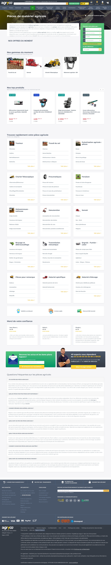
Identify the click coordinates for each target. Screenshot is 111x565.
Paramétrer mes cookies (27, 528)
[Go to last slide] (76, 55)
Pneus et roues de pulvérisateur (52, 191)
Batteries (12, 161)
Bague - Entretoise (15, 262)
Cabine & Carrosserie (15, 186)
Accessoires (12, 287)
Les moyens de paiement (9, 495)
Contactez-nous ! (44, 493)
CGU (60, 528)
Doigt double (13, 216)
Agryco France (39, 530)
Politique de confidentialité (81, 549)
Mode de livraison (7, 490)
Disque (78, 216)
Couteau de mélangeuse (83, 287)
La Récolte (23, 509)
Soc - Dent (79, 220)
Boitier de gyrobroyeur (16, 258)
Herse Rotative (47, 153)
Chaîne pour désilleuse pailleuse (85, 283)
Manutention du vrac (49, 224)
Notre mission (43, 499)
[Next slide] (78, 55)
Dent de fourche (81, 291)
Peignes (78, 228)
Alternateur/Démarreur (16, 182)
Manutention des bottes (50, 220)
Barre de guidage (81, 157)
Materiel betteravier (48, 287)
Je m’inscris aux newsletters (31, 367)
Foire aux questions (25, 498)
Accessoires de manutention (51, 216)
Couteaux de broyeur (15, 220)
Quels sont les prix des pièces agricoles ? (21, 420)
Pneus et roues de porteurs (51, 186)
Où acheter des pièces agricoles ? (19, 379)
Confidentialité (52, 528)
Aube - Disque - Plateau (83, 262)
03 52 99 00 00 (29, 1)
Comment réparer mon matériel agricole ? (21, 408)
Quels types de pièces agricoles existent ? (21, 433)
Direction (12, 195)
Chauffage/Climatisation (16, 191)
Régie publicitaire (25, 507)
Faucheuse (79, 186)
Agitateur (79, 258)
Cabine (11, 153)
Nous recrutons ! (43, 501)
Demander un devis (74, 3)
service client (45, 1)
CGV (64, 528)
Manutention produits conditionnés (53, 228)
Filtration (12, 149)
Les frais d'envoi (6, 497)
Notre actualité (43, 495)
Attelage (12, 291)
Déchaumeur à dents (49, 157)
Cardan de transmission (50, 249)
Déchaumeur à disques (50, 161)
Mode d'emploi (24, 501)
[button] (91, 3)
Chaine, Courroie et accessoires (52, 258)
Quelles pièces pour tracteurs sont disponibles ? (23, 393)
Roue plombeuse (81, 224)
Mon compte (42, 490)
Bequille (11, 295)
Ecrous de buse (80, 161)
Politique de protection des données (92, 528)
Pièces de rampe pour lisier (84, 249)
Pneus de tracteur (48, 182)
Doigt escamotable (15, 228)
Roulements (46, 262)
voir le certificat (73, 562)
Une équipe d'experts (45, 497)
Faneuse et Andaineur (82, 191)
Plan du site (24, 530)
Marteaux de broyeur (15, 253)
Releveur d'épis (14, 224)
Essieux (11, 283)
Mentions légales (41, 528)
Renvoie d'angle (47, 253)
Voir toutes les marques (8, 504)
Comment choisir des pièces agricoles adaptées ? (23, 446)
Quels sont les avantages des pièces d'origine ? (23, 458)
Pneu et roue (80, 195)
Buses (77, 149)
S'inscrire (106, 490)
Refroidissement (14, 157)
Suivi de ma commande (8, 493)
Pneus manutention (49, 195)
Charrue (45, 149)
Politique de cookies (73, 528)
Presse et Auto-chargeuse (83, 182)
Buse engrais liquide (82, 253)
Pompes (78, 153)
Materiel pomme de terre (50, 283)
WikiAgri (22, 512)
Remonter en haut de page (107, 558)
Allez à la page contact (83, 367)
